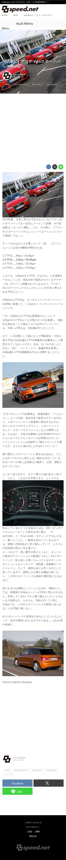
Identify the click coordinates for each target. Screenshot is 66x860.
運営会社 (33, 836)
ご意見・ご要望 (33, 832)
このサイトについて (33, 822)
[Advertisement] (33, 129)
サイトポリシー (33, 827)
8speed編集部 (19, 74)
